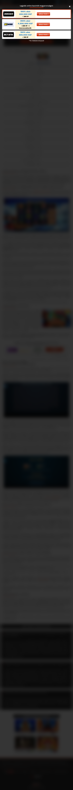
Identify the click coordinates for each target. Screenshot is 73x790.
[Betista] (8, 34)
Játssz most (43, 14)
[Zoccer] (8, 13)
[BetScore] (8, 24)
